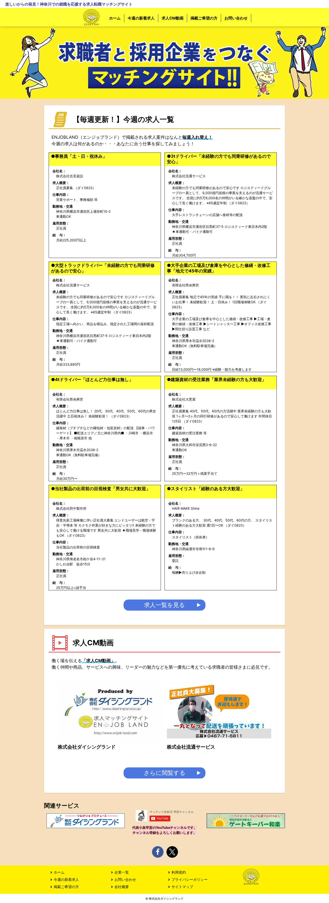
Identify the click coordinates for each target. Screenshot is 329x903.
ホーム (115, 18)
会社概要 (121, 886)
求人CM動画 (173, 18)
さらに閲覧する (164, 772)
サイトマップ (182, 886)
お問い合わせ (236, 18)
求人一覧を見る (164, 604)
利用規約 (178, 872)
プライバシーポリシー (189, 879)
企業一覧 (121, 872)
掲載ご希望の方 (204, 18)
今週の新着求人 (141, 18)
